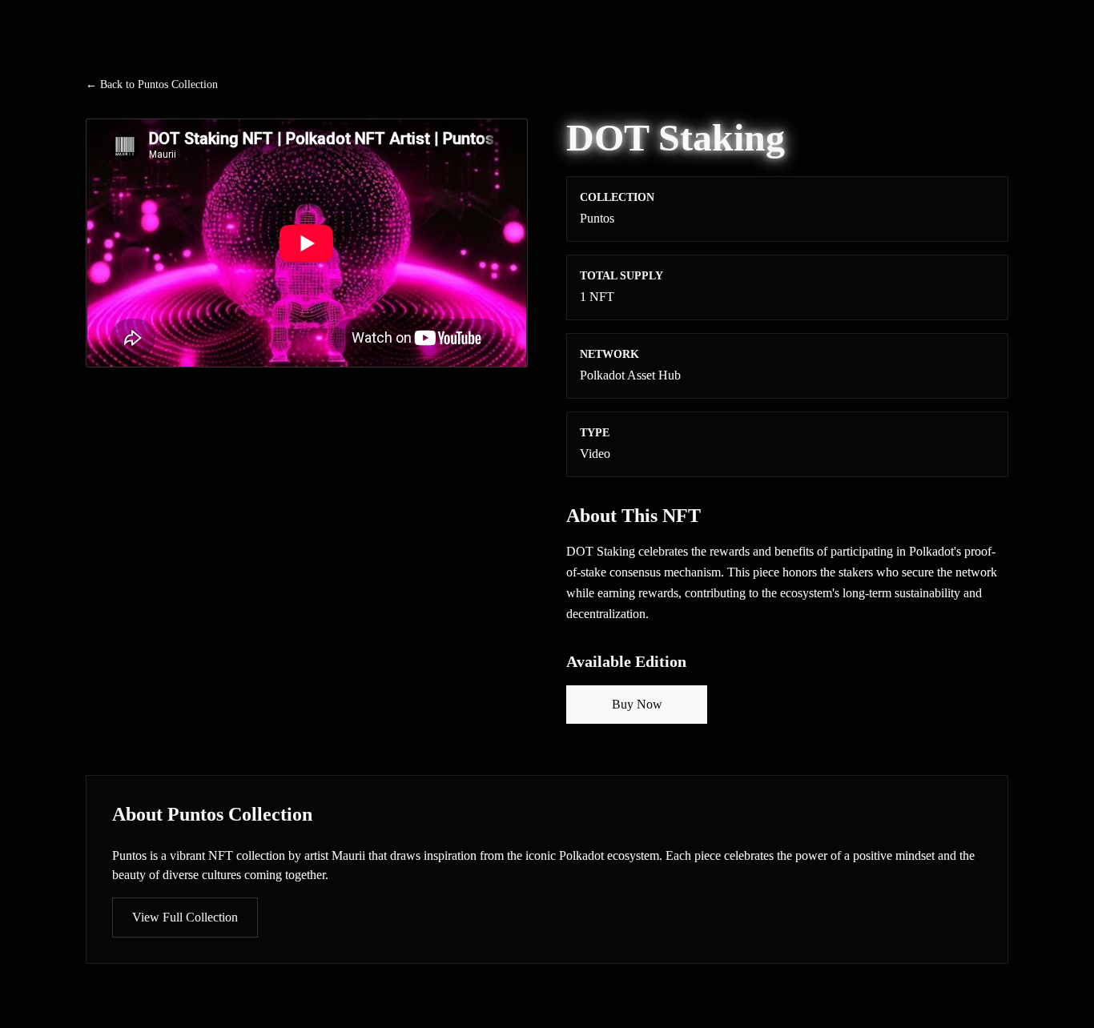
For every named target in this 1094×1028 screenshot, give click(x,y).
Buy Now (637, 704)
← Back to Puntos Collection (152, 84)
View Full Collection (185, 917)
